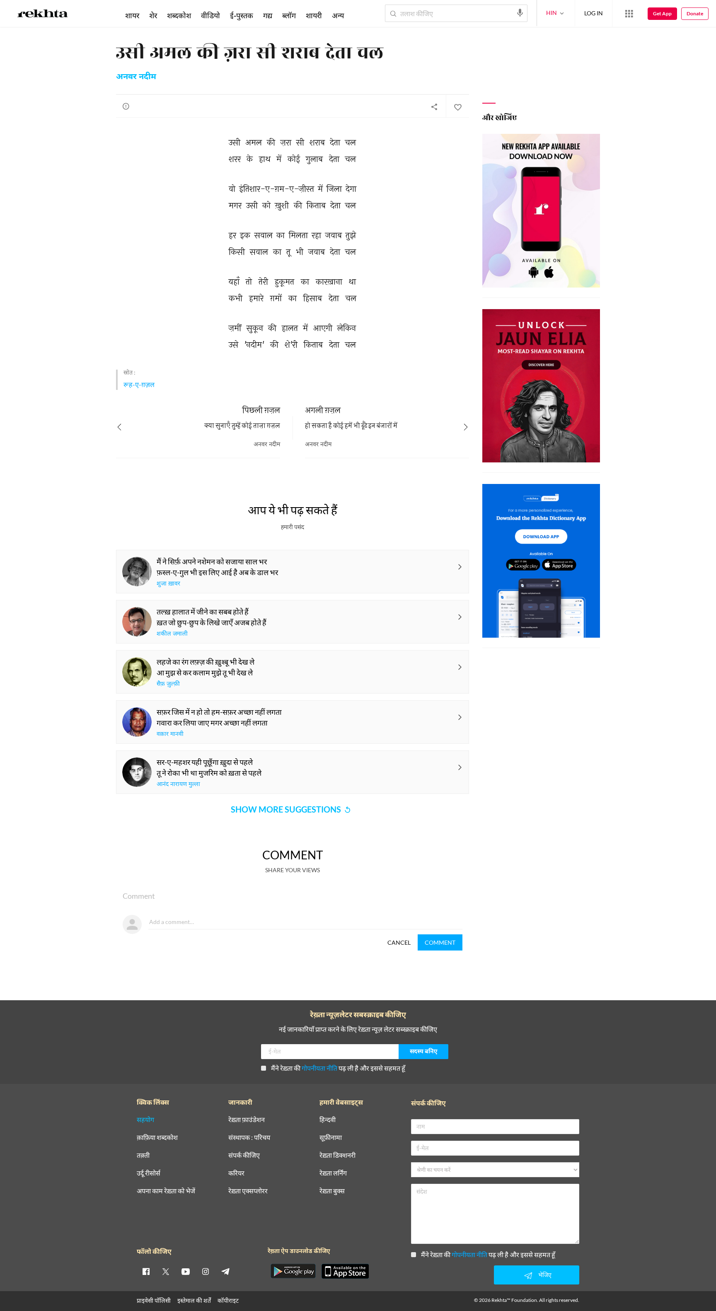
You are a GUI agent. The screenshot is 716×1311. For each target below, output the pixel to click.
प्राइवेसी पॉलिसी (154, 1300)
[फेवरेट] (457, 106)
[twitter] (165, 1271)
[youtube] (185, 1271)
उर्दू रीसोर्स (148, 1173)
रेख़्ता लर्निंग (333, 1173)
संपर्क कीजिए (244, 1155)
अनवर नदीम (136, 77)
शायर (132, 15)
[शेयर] (434, 106)
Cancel (399, 942)
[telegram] (225, 1271)
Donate (695, 13)
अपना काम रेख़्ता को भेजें (166, 1191)
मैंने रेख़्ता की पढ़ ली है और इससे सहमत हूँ (338, 1068)
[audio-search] (520, 13)
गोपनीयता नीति (319, 1068)
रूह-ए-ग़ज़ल (139, 384)
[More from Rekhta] (629, 14)
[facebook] (145, 1271)
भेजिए (545, 1274)
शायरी (314, 15)
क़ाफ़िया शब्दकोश (157, 1137)
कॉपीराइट (228, 1300)
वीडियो (210, 15)
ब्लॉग (289, 15)
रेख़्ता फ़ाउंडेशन (246, 1119)
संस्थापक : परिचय (249, 1137)
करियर (236, 1173)
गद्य (267, 15)
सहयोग (145, 1119)
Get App (662, 13)
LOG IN (593, 13)
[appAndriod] (293, 1271)
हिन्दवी (327, 1119)
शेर (153, 15)
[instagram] (205, 1271)
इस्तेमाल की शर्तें (194, 1300)
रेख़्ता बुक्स (332, 1191)
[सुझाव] (126, 106)
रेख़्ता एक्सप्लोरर (248, 1191)
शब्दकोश (179, 15)
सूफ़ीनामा (330, 1137)
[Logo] (42, 15)
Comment (440, 942)
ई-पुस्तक (241, 15)
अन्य (338, 15)
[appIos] (345, 1271)
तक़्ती (143, 1155)
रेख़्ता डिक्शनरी (337, 1155)
